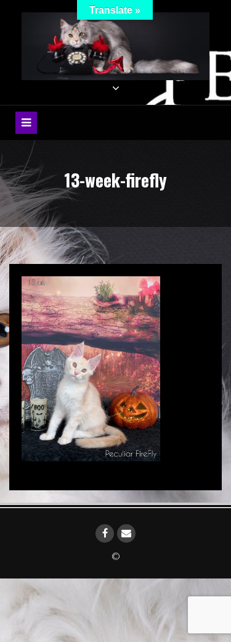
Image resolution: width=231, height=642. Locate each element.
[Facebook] (104, 533)
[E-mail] (126, 533)
